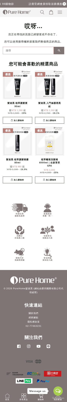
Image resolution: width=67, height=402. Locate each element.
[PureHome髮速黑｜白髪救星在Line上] (48, 348)
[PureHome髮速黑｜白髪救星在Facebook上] (18, 348)
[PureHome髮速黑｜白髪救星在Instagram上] (28, 348)
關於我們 (33, 313)
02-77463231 (34, 326)
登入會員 (25, 3)
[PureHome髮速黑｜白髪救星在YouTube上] (38, 348)
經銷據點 (33, 317)
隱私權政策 (34, 321)
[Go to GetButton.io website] (58, 398)
